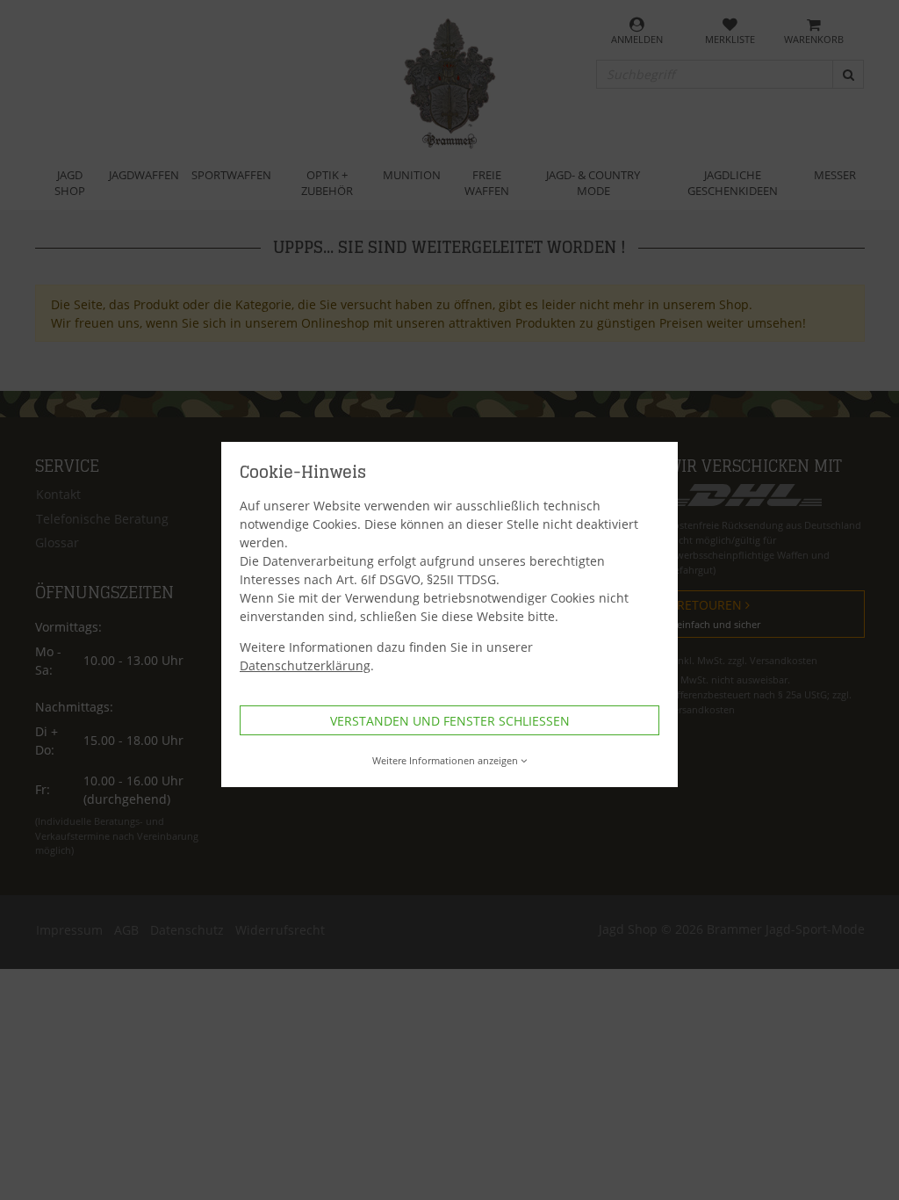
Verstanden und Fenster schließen (450, 720)
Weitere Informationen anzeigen (445, 760)
